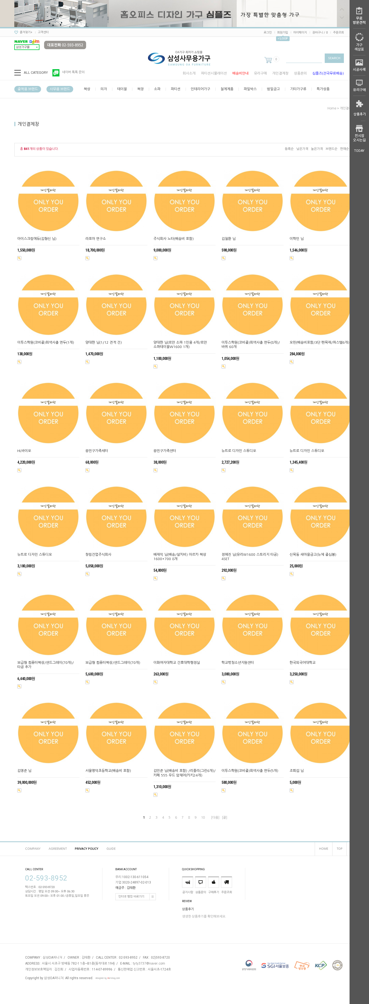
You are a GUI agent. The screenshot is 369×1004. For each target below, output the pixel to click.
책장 (140, 89)
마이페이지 (300, 32)
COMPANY (33, 848)
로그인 (268, 32)
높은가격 (317, 148)
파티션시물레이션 (214, 73)
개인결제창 (280, 73)
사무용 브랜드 (60, 89)
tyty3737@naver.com (149, 963)
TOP (339, 848)
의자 (103, 89)
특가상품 (323, 89)
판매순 (344, 148)
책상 (87, 89)
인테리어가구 (200, 89)
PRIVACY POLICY (86, 848)
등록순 (289, 148)
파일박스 (250, 89)
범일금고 (273, 89)
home (331, 108)
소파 (157, 89)
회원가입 (282, 32)
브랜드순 (331, 148)
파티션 (175, 89)
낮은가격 (302, 148)
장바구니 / (320, 32)
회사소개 (189, 73)
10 (203, 817)
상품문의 (300, 73)
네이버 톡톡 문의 (73, 72)
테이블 (122, 89)
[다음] (215, 817)
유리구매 (260, 73)
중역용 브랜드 (28, 89)
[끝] (224, 817)
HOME (323, 848)
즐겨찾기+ (26, 32)
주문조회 (338, 32)
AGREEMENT (58, 848)
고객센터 (43, 32)
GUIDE (111, 848)
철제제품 (226, 89)
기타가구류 (298, 89)
